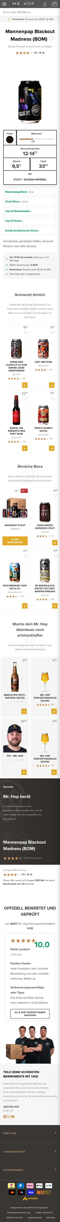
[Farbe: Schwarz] (9, 139)
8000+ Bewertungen (24, 265)
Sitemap (50, 1217)
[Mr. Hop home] (24, 4)
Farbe (10, 133)
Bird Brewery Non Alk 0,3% (15, 587)
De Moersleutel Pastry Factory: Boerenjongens (45, 588)
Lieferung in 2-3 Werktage (29, 259)
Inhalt (43, 161)
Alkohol (16, 161)
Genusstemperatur (30, 148)
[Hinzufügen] (25, 385)
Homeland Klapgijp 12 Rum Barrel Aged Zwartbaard (16, 366)
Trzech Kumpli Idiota (43, 429)
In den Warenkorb (15, 541)
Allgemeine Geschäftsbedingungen (29, 1207)
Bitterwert (36, 133)
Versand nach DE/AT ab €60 (30, 269)
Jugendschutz (34, 1217)
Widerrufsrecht (15, 1217)
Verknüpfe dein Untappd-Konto (32, 19)
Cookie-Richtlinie (44, 1212)
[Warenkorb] (54, 4)
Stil (30, 174)
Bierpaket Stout (15, 525)
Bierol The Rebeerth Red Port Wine (16, 431)
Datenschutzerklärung (19, 1212)
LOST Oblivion (43, 361)
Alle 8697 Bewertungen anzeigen (30, 1014)
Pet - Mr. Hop (15, 755)
